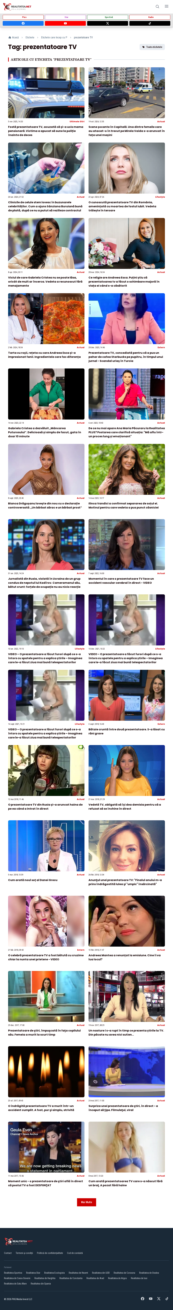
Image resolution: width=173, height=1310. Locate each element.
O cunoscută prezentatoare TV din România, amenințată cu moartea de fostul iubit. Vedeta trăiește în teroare (122, 206)
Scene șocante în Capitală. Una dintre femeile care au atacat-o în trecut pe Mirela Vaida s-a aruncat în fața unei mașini (127, 131)
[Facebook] (23, 23)
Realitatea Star (33, 1272)
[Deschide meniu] (166, 7)
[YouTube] (65, 23)
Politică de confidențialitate (50, 1253)
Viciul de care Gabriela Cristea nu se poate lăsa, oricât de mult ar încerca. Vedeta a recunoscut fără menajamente (45, 282)
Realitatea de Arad (95, 1278)
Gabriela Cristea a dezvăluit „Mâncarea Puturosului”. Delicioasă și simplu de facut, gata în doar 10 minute (44, 432)
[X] (107, 23)
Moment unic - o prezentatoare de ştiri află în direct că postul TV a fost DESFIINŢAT (45, 1183)
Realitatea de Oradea (149, 1272)
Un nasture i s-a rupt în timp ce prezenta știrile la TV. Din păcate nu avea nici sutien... (126, 1033)
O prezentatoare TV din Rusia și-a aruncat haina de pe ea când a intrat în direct (45, 807)
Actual (161, 121)
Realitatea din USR (101, 1272)
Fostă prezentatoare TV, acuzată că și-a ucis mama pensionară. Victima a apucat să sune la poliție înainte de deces (45, 131)
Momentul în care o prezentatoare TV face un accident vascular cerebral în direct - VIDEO (121, 581)
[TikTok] (149, 23)
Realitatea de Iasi (139, 1278)
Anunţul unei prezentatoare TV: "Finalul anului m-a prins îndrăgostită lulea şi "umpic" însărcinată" (125, 882)
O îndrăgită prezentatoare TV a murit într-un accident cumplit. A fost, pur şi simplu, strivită (41, 1108)
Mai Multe (86, 1202)
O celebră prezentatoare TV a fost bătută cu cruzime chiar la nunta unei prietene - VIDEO (46, 957)
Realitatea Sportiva (13, 1272)
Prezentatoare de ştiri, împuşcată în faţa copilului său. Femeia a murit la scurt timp (44, 1033)
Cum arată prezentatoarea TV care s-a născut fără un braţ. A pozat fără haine (126, 1183)
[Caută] (157, 6)
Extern (161, 347)
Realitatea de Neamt (78, 1272)
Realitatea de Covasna (124, 1272)
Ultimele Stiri (77, 121)
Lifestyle (160, 196)
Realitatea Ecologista (54, 1272)
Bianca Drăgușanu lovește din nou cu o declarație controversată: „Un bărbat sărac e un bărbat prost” (45, 505)
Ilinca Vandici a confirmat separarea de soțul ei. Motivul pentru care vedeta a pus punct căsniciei (124, 505)
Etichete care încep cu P (54, 37)
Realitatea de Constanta (70, 1278)
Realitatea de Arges (117, 1278)
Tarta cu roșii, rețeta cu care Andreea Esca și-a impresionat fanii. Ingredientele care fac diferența (44, 355)
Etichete (30, 37)
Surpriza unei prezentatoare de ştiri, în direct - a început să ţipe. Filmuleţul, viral (123, 1108)
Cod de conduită (75, 1253)
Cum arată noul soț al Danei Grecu (32, 880)
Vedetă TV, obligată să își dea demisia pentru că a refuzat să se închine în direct (125, 807)
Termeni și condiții (24, 1253)
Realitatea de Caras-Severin (17, 1278)
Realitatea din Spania (41, 1283)
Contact (8, 1253)
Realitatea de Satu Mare (15, 1283)
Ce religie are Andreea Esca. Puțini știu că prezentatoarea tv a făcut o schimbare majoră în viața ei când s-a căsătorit (124, 282)
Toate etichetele (154, 47)
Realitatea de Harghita (44, 1278)
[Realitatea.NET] (17, 6)
